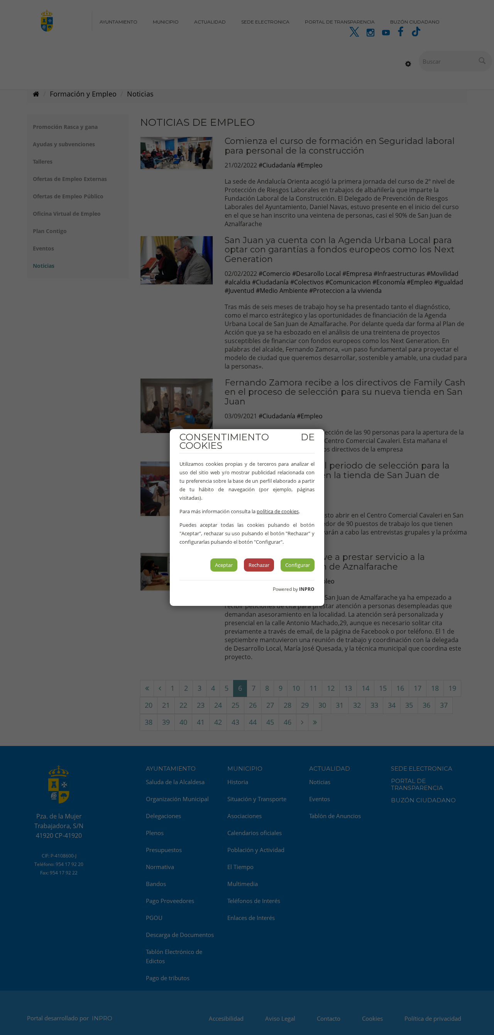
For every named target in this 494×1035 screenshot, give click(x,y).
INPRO (307, 589)
